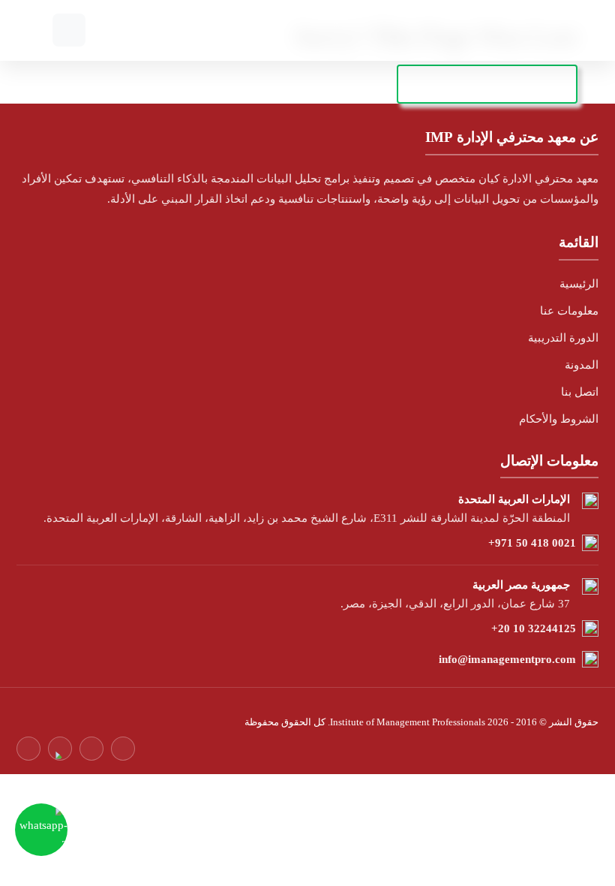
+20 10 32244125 (533, 628)
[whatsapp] (41, 829)
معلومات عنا (569, 311)
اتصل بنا (579, 392)
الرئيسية (579, 284)
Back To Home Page (487, 84)
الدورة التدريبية (563, 338)
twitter (60, 749)
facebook (28, 749)
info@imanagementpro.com (507, 659)
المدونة (581, 365)
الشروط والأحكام (558, 419)
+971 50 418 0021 (532, 543)
